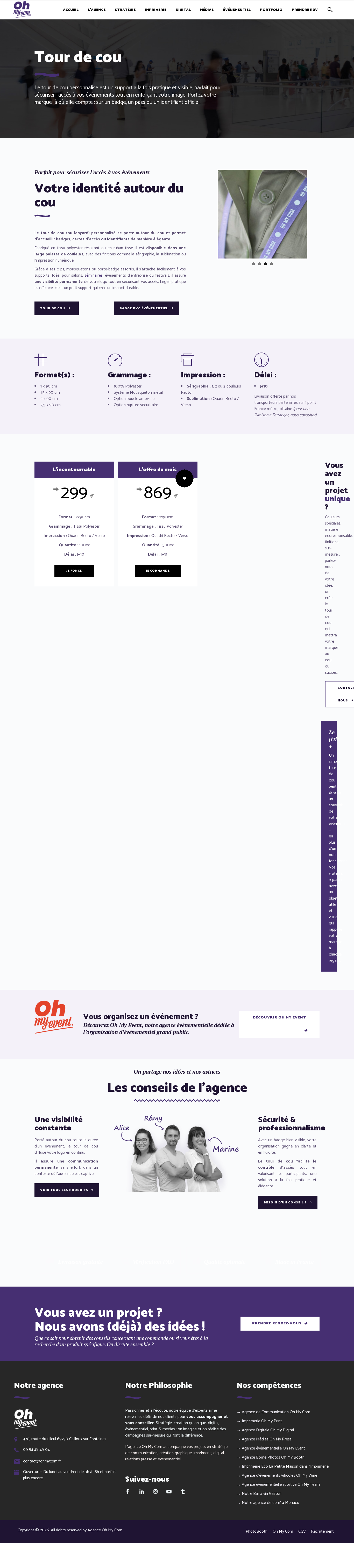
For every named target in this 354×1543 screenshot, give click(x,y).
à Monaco (290, 1502)
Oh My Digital (282, 1430)
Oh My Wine (306, 1475)
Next (314, 214)
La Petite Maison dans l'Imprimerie (299, 1466)
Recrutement (322, 1531)
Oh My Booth (293, 1457)
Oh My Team (309, 1484)
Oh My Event (294, 1448)
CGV (302, 1531)
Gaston (275, 1493)
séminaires (93, 275)
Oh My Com (300, 1412)
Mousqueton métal (146, 392)
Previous (210, 214)
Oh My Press (281, 1439)
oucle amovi (139, 398)
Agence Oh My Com (105, 1530)
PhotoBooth (256, 1531)
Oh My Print (271, 1421)
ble (152, 398)
